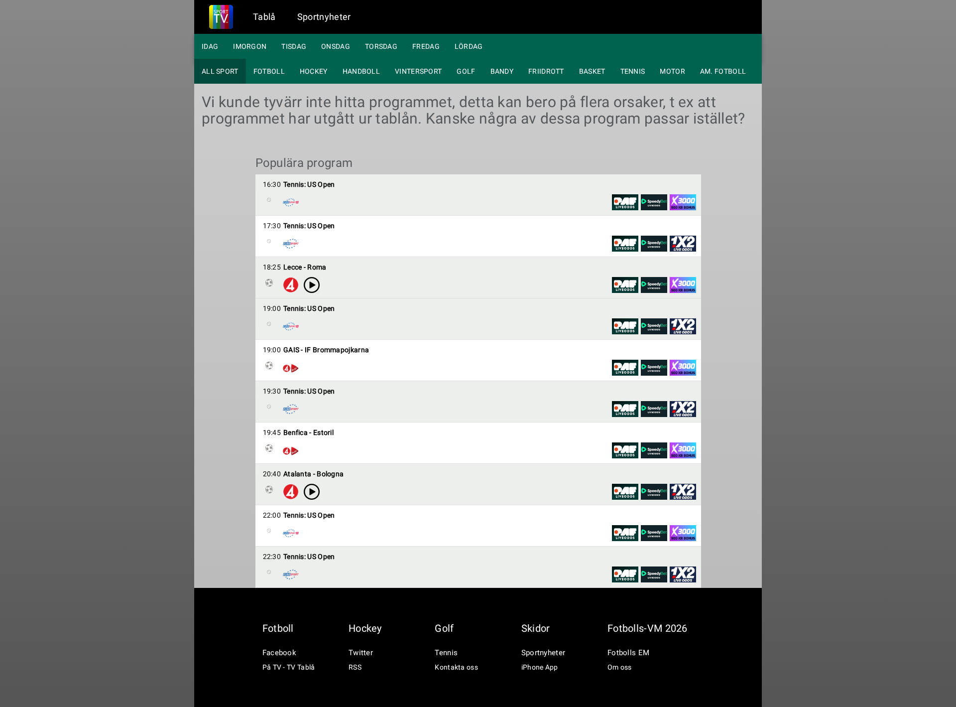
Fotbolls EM (628, 652)
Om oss (619, 667)
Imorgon (249, 46)
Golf (466, 71)
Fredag (426, 46)
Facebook (279, 652)
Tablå (264, 16)
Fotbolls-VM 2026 (647, 628)
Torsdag (381, 46)
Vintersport (418, 71)
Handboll (361, 71)
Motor (672, 71)
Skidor (535, 628)
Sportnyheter (324, 16)
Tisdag (293, 46)
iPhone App (539, 667)
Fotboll (269, 71)
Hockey (314, 71)
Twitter (361, 652)
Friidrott (546, 71)
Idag (210, 46)
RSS (355, 667)
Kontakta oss (456, 667)
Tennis (632, 71)
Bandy (502, 71)
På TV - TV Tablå (288, 667)
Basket (592, 71)
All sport (220, 71)
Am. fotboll (723, 71)
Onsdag (335, 46)
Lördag (469, 46)
